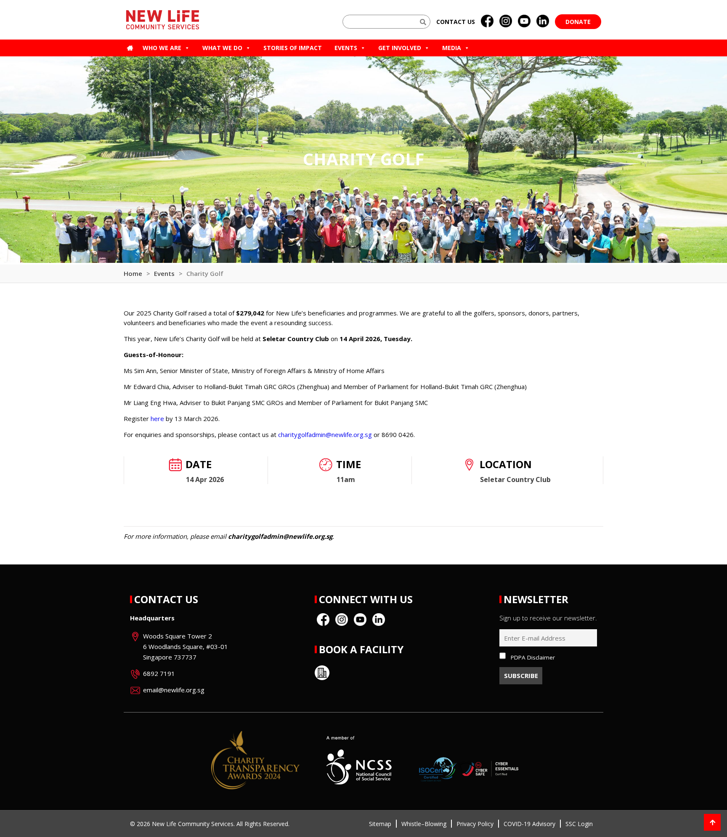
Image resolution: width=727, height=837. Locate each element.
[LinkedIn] (542, 21)
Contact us (455, 22)
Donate (578, 22)
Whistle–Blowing (423, 824)
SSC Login (579, 824)
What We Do (222, 48)
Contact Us (166, 599)
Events (345, 48)
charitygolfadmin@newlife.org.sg (325, 434)
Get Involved (399, 48)
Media (451, 48)
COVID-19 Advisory (529, 824)
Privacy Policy (475, 824)
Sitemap (380, 824)
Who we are (162, 48)
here (157, 418)
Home (133, 273)
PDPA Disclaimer (533, 657)
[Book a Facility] (322, 672)
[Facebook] (487, 21)
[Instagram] (505, 21)
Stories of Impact (292, 48)
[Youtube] (524, 21)
